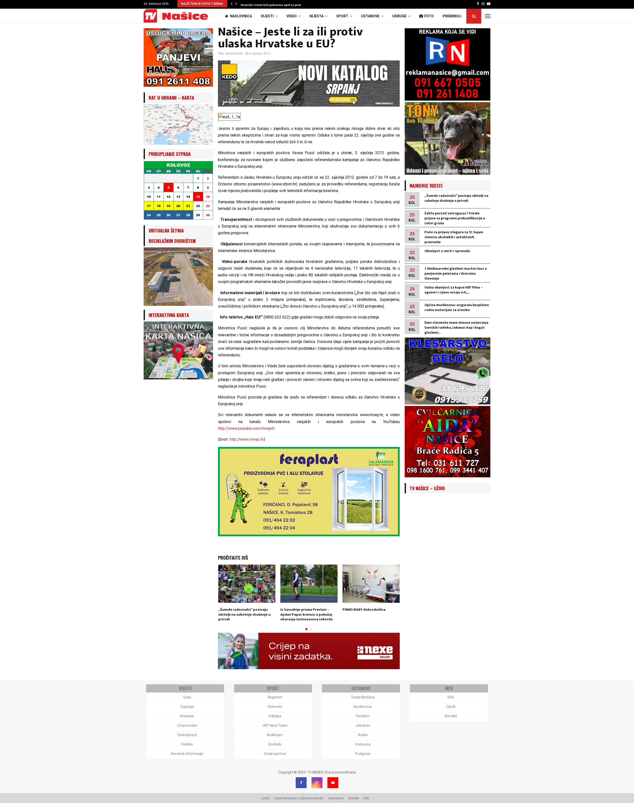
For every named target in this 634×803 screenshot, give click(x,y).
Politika (187, 744)
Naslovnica (240, 16)
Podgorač (362, 754)
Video (292, 16)
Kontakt (451, 716)
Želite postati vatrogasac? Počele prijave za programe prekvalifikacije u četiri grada (454, 218)
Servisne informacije (187, 754)
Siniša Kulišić (234, 53)
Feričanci (363, 716)
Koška (363, 735)
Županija (187, 707)
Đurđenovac (362, 707)
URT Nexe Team (275, 725)
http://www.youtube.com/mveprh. (246, 428)
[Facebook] (301, 782)
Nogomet (275, 697)
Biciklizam (275, 735)
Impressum (336, 798)
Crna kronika (187, 725)
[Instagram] (317, 782)
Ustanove (370, 16)
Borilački (275, 744)
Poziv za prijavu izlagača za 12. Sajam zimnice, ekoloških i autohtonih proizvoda (453, 237)
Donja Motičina (362, 697)
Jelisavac (363, 725)
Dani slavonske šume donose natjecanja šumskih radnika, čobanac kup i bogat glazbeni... (456, 327)
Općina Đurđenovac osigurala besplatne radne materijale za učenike (456, 307)
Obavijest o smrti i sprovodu (447, 251)
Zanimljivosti (187, 735)
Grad (187, 697)
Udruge (399, 16)
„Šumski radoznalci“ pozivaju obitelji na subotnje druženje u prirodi (244, 614)
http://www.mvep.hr (247, 439)
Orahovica (363, 744)
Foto (429, 16)
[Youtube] (332, 782)
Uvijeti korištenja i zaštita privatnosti (298, 798)
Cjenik (450, 707)
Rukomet (275, 707)
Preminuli (452, 16)
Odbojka (274, 716)
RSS (451, 697)
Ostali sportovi (275, 754)
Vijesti (267, 16)
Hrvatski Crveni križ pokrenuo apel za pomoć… (274, 4)
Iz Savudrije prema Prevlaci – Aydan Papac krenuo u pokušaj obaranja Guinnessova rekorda (306, 614)
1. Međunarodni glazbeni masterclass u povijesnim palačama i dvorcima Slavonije (455, 273)
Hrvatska (187, 716)
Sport (342, 16)
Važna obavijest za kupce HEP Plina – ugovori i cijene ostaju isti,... (453, 290)
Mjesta (316, 16)
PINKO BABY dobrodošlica (364, 609)
